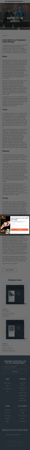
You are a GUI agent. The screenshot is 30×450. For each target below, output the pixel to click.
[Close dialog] (28, 217)
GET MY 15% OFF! (19, 229)
